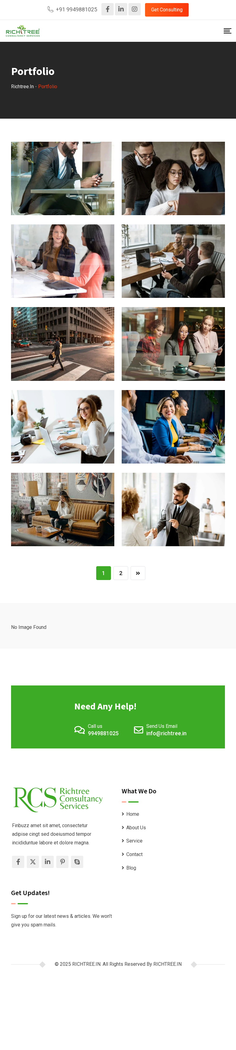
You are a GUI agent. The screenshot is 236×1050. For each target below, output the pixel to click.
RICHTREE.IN (167, 964)
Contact (134, 854)
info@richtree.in (166, 733)
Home (132, 814)
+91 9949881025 (76, 9)
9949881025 (103, 733)
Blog (131, 868)
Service (134, 841)
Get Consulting (167, 10)
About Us (136, 828)
